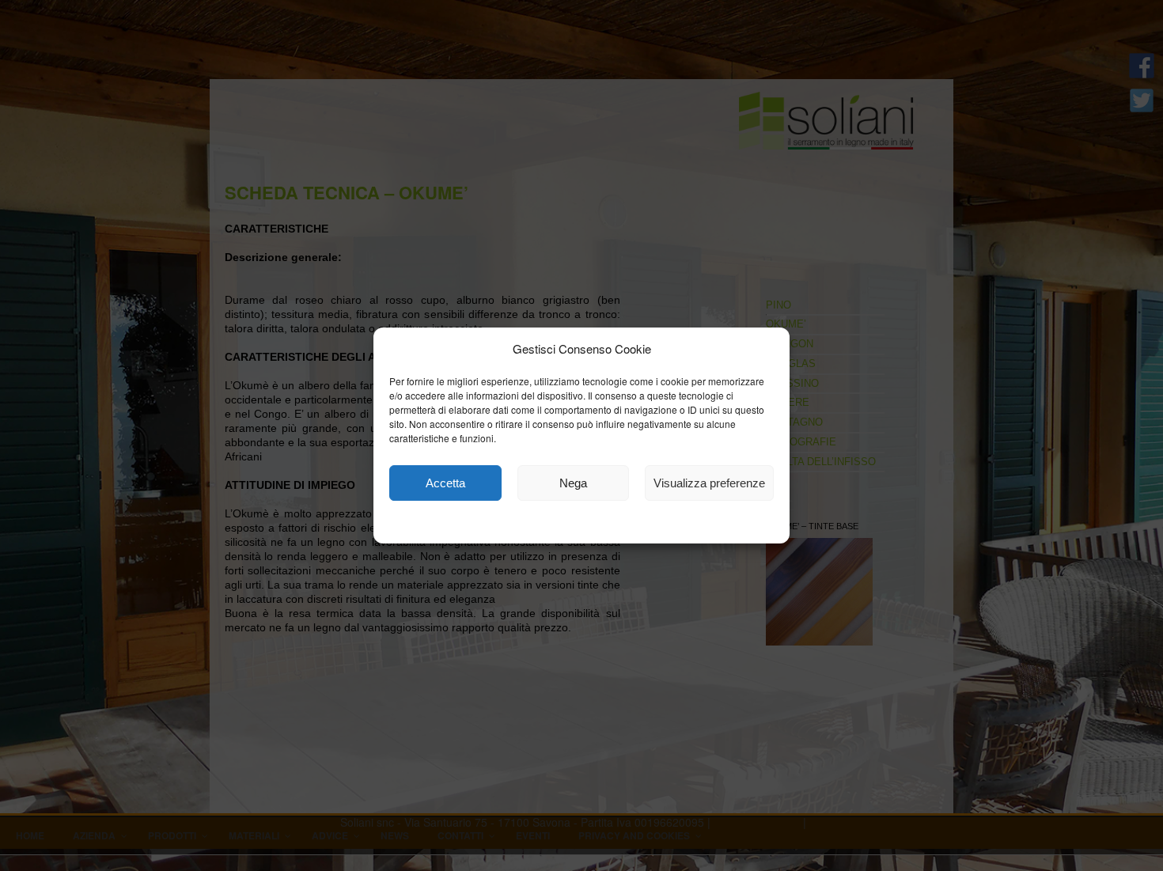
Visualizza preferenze (709, 483)
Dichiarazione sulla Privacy (623, 524)
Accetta (445, 483)
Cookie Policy (511, 524)
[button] (766, 349)
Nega (573, 483)
